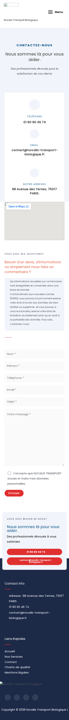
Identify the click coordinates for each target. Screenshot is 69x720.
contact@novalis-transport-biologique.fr (35, 152)
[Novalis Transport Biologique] (11, 11)
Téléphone (34, 116)
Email (34, 145)
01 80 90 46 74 (34, 122)
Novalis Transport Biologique (21, 20)
